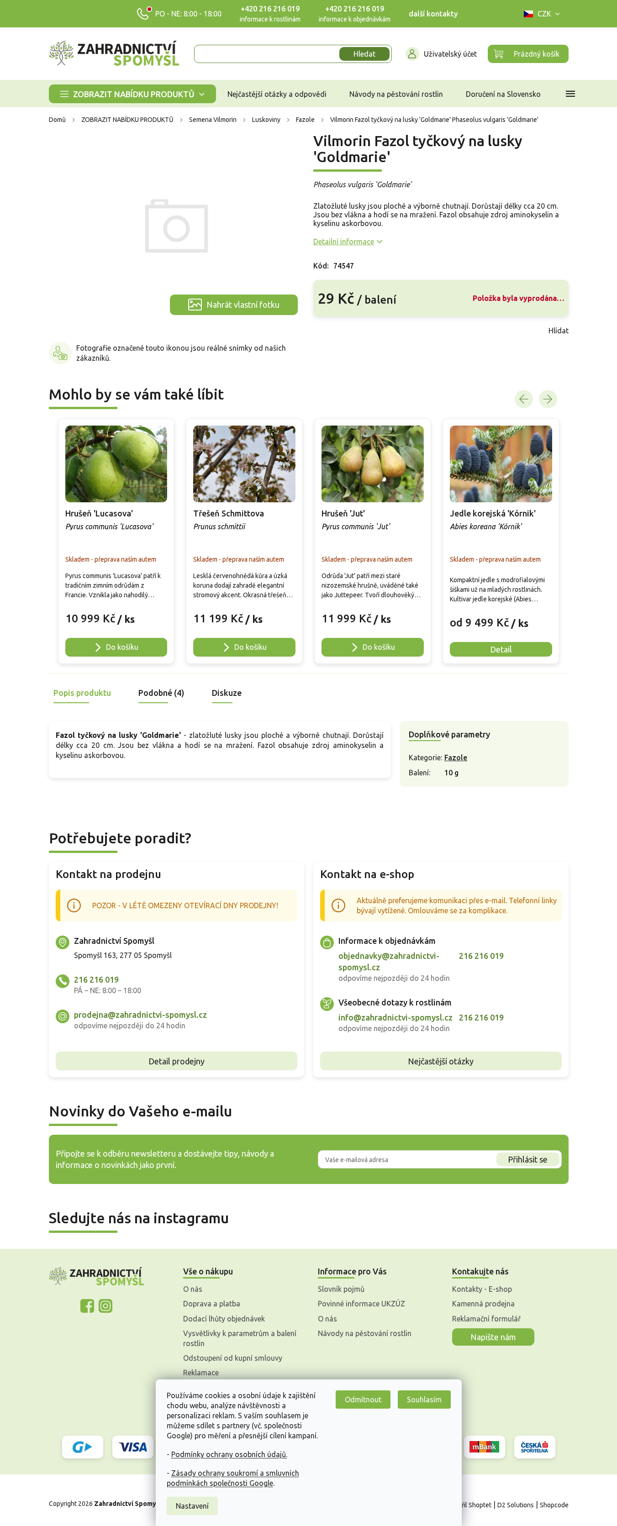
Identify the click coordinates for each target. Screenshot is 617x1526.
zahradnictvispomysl (105, 1306)
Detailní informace (343, 241)
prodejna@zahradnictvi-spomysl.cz (140, 1014)
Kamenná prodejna (483, 1304)
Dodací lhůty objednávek (224, 1319)
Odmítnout (363, 1399)
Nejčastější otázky (441, 1061)
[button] (116, 614)
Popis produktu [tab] (82, 692)
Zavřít (333, 330)
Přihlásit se (528, 1159)
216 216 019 (96, 979)
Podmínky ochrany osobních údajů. (229, 1454)
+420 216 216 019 (270, 9)
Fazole (455, 757)
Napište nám (493, 1337)
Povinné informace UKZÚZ (361, 1304)
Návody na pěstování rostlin (364, 1333)
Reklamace (201, 1372)
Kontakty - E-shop (482, 1289)
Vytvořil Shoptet (468, 1505)
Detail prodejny (176, 1061)
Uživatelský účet (450, 54)
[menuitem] (132, 93)
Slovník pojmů (341, 1289)
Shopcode (554, 1505)
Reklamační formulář (486, 1319)
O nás (192, 1289)
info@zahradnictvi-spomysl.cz (395, 1017)
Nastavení (192, 1506)
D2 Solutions (515, 1505)
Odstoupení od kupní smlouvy (232, 1358)
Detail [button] (501, 649)
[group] (116, 541)
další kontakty (433, 14)
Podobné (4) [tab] (161, 692)
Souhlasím (424, 1399)
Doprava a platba (211, 1304)
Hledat (364, 54)
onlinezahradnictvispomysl (87, 1306)
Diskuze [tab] (227, 692)
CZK (544, 14)
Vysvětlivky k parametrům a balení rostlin (239, 1338)
